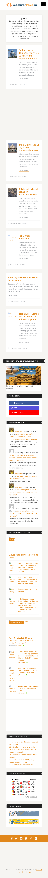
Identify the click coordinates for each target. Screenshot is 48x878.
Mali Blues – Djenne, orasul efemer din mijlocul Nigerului (29, 317)
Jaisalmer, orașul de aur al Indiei (20, 386)
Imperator (18, 432)
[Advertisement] (24, 116)
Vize (11, 540)
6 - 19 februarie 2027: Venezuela (21, 765)
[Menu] (43, 4)
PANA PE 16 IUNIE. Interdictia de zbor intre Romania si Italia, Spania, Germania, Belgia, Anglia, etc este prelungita (28, 567)
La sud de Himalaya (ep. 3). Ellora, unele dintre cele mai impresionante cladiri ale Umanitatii (23, 436)
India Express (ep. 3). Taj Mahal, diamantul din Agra (29, 148)
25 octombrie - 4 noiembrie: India (22, 747)
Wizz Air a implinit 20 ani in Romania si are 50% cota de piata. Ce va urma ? (23, 492)
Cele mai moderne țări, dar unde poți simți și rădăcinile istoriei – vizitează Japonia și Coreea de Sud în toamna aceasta (28, 656)
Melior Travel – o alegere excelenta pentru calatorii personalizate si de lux (27, 671)
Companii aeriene (16, 623)
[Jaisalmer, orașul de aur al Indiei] (23, 375)
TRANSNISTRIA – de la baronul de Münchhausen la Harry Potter (28, 689)
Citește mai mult (24, 79)
